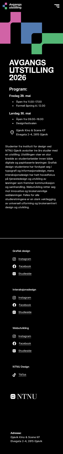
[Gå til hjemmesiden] (13, 6)
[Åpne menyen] (56, 6)
